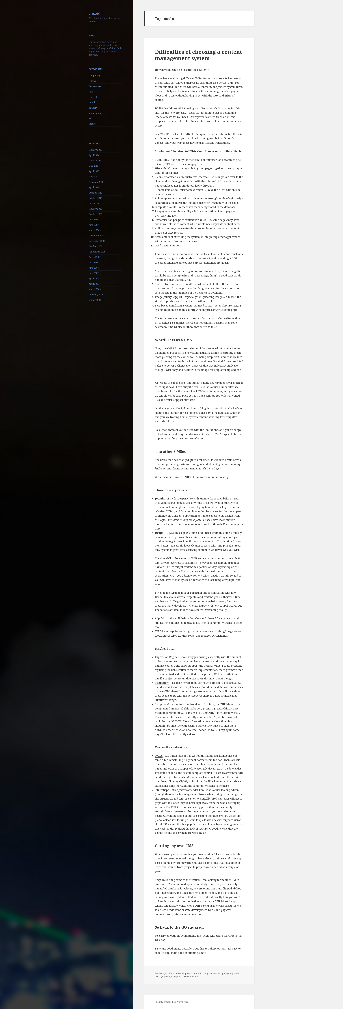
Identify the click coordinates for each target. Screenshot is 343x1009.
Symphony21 (163, 704)
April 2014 (94, 155)
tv (90, 129)
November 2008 (97, 240)
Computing (94, 75)
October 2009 (95, 214)
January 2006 (95, 299)
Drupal (221, 973)
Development (95, 86)
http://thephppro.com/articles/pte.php (213, 310)
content (213, 973)
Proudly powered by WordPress (171, 1001)
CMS (198, 973)
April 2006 (94, 283)
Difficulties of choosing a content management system (198, 55)
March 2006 (95, 289)
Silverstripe (162, 790)
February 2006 (96, 294)
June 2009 (94, 224)
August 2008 (95, 257)
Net (90, 118)
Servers (92, 123)
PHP (157, 976)
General (93, 97)
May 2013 (93, 165)
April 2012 (94, 187)
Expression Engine (166, 657)
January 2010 (95, 208)
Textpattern (162, 683)
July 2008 (93, 262)
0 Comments (193, 976)
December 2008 (97, 235)
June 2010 (94, 203)
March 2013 (95, 176)
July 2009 (93, 219)
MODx (159, 755)
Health (92, 102)
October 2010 (95, 198)
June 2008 (94, 267)
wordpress (176, 976)
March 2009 (95, 230)
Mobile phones (96, 113)
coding (205, 973)
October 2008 (95, 246)
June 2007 (94, 273)
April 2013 (94, 171)
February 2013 (96, 182)
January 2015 (95, 149)
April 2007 (94, 278)
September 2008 (97, 251)
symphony (165, 976)
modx (237, 973)
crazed (94, 13)
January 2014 (95, 160)
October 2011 (95, 192)
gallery (229, 973)
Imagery (93, 107)
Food (91, 91)
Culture (92, 80)
